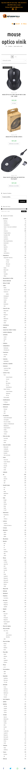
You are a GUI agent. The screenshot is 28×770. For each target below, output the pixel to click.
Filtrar (24, 211)
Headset (5, 453)
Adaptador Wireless (8, 257)
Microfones (5, 538)
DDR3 (5, 532)
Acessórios (5, 218)
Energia (5, 409)
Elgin (5, 615)
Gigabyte (6, 660)
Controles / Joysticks (7, 363)
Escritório (6, 598)
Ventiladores (6, 253)
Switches (5, 704)
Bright (5, 500)
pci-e (5, 667)
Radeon (5, 647)
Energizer (6, 617)
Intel (5, 673)
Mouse (12, 92)
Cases (5, 476)
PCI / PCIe (6, 630)
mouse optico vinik (18, 46)
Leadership (6, 731)
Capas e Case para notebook (10, 226)
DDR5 (5, 536)
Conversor (6, 291)
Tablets (5, 249)
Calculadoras (6, 224)
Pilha (4, 611)
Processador (6, 397)
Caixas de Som (6, 308)
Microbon (8, 383)
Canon (5, 336)
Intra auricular (7, 455)
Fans (5, 374)
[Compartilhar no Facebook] (3, 768)
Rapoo (5, 584)
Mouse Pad (5, 588)
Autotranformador (8, 417)
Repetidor (5, 676)
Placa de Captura (7, 626)
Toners (4, 752)
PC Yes (7, 385)
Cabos (4, 285)
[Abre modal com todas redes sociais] (24, 768)
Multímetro (6, 425)
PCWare (5, 662)
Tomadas (6, 273)
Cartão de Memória (7, 332)
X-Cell (5, 510)
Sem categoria (6, 699)
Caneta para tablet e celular (9, 329)
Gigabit (5, 708)
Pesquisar (22, 201)
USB (4, 411)
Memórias (5, 530)
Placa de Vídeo (6, 641)
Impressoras (5, 512)
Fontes (5, 300)
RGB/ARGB (6, 361)
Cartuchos (5, 334)
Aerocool (6, 459)
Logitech (6, 576)
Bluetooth (6, 269)
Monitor (5, 541)
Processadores (6, 669)
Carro (5, 228)
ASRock (5, 656)
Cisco (5, 686)
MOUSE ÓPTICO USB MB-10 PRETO (14, 136)
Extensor (6, 297)
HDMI (5, 302)
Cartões (5, 523)
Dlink (5, 502)
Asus (5, 658)
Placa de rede (6, 628)
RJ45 (5, 356)
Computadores (6, 345)
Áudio (5, 267)
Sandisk (5, 606)
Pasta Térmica (7, 389)
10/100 (5, 706)
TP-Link (7, 265)
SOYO (5, 555)
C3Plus (5, 723)
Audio (7, 294)
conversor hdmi (7, 368)
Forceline (6, 438)
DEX (4, 566)
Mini (5, 316)
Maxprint (6, 314)
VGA (5, 306)
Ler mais (14, 103)
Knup (5, 312)
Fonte (4, 457)
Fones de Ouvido (7, 444)
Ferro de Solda (7, 421)
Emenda (5, 354)
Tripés (5, 251)
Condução (6, 449)
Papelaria (5, 595)
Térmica (5, 518)
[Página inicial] (6, 46)
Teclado (5, 714)
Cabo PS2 (6, 564)
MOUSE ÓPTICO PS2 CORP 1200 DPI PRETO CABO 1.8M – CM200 (14, 95)
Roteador (5, 684)
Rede (5, 271)
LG (4, 547)
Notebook (6, 304)
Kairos (5, 440)
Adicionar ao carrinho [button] (14, 143)
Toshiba (5, 623)
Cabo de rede (7, 289)
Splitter (4, 701)
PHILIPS (4, 609)
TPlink (5, 712)
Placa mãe (5, 652)
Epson (5, 338)
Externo (5, 478)
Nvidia (5, 643)
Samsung (6, 551)
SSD (4, 482)
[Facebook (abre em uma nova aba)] (12, 9)
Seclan (5, 710)
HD (3, 474)
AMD (5, 671)
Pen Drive (5, 600)
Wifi (5, 413)
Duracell (5, 613)
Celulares (6, 230)
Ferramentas (6, 415)
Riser (5, 649)
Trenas (5, 433)
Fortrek (5, 465)
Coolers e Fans (6, 372)
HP (4, 340)
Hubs (4, 497)
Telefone (5, 745)
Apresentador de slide (8, 278)
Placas (4, 664)
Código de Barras (8, 525)
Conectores (5, 352)
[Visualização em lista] (15, 56)
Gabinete (5, 472)
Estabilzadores (6, 404)
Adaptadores (6, 255)
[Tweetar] (10, 768)
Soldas (5, 429)
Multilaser (6, 318)
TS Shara (6, 402)
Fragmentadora (7, 232)
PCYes (5, 467)
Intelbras (6, 678)
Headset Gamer (6, 485)
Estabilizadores (6, 399)
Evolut (5, 568)
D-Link (7, 261)
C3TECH (5, 562)
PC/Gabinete (6, 350)
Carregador (6, 419)
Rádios (5, 320)
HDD (5, 480)
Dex (7, 381)
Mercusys (8, 263)
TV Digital (6, 370)
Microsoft (6, 580)
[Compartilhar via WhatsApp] (17, 768)
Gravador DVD (7, 235)
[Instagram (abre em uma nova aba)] (15, 9)
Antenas (5, 220)
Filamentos (6, 514)
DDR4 (5, 534)
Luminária (6, 238)
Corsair (7, 379)
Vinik (16, 92)
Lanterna (6, 236)
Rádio (5, 245)
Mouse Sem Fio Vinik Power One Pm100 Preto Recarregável (14, 178)
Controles (5, 359)
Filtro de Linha (6, 436)
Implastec (8, 393)
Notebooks (6, 243)
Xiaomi (5, 696)
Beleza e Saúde (6, 283)
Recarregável (7, 621)
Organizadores (7, 427)
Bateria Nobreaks (7, 280)
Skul (5, 553)
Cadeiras (6, 222)
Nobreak (5, 591)
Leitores (5, 521)
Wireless (8, 637)
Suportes (6, 246)
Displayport (6, 296)
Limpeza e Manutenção (9, 423)
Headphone (6, 451)
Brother (5, 754)
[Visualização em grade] (12, 56)
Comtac (7, 259)
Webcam (5, 758)
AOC (5, 543)
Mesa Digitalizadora (8, 241)
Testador (6, 431)
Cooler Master (9, 377)
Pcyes (5, 549)
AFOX (5, 654)
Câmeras (5, 327)
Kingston (6, 602)
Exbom (5, 504)
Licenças (5, 527)
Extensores (5, 406)
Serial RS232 (9, 635)
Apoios (5, 717)
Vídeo (5, 275)
